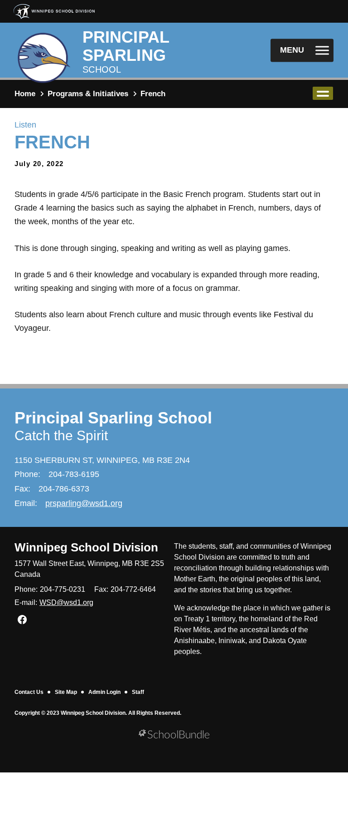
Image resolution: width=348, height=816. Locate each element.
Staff (138, 692)
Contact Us (29, 692)
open (323, 93)
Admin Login (104, 692)
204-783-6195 (73, 474)
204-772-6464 (133, 589)
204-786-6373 (64, 488)
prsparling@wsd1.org (83, 503)
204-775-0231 (62, 589)
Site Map (66, 692)
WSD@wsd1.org (66, 602)
